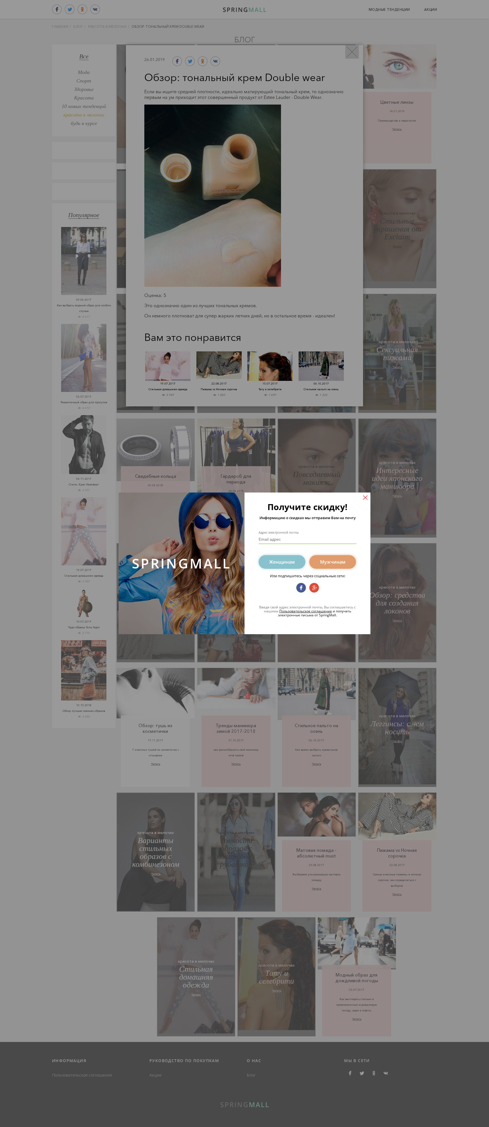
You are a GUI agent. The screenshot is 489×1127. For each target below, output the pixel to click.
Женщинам (282, 562)
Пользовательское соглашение (305, 611)
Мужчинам (333, 562)
